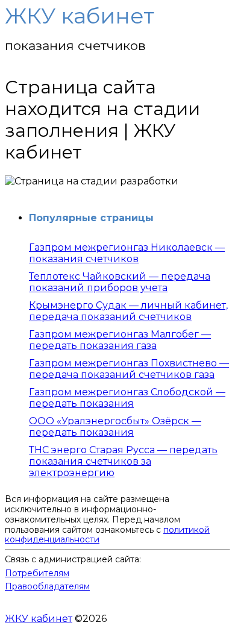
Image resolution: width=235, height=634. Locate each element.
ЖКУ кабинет (38, 618)
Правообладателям (47, 586)
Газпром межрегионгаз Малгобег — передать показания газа (120, 339)
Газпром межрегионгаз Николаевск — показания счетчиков (127, 253)
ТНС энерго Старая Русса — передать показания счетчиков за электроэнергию (123, 461)
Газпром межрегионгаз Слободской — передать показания (127, 397)
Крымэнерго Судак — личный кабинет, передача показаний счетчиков (128, 311)
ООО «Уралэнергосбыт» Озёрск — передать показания (115, 426)
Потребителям (37, 573)
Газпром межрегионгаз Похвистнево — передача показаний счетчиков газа (129, 368)
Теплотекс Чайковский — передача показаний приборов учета (119, 282)
